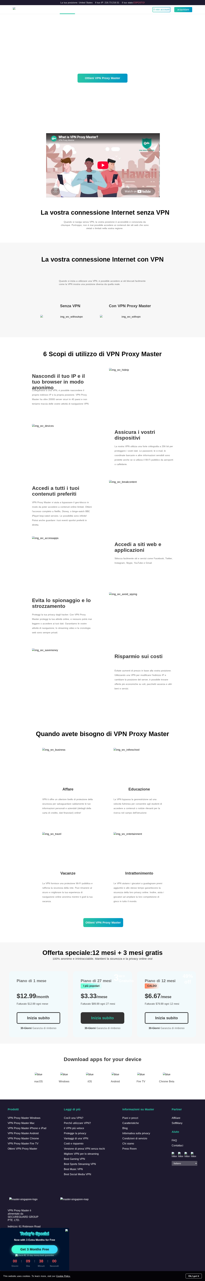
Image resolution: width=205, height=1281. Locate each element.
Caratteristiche (130, 1123)
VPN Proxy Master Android (23, 1133)
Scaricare (87, 9)
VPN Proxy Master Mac (21, 1123)
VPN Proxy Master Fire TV (23, 1143)
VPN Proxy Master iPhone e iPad (27, 1128)
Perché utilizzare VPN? (77, 1123)
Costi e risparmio (73, 1143)
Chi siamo (128, 1143)
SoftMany (177, 1123)
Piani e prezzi (130, 1118)
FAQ (174, 1140)
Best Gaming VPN (74, 1159)
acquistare (183, 9)
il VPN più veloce (74, 1128)
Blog (113, 9)
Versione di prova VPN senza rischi (84, 1148)
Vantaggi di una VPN (76, 1138)
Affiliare (176, 1118)
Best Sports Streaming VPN (80, 1164)
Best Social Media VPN (77, 1174)
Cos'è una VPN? (67, 9)
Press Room (129, 1148)
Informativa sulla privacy (136, 1133)
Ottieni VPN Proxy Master (102, 78)
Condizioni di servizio (134, 1138)
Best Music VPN (73, 1169)
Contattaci (177, 1145)
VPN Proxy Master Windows (24, 1118)
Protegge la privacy (75, 1133)
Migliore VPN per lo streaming (81, 1153)
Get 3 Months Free (34, 1249)
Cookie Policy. (63, 1276)
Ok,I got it (193, 1276)
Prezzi (101, 9)
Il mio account (161, 9)
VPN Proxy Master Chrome (23, 1138)
